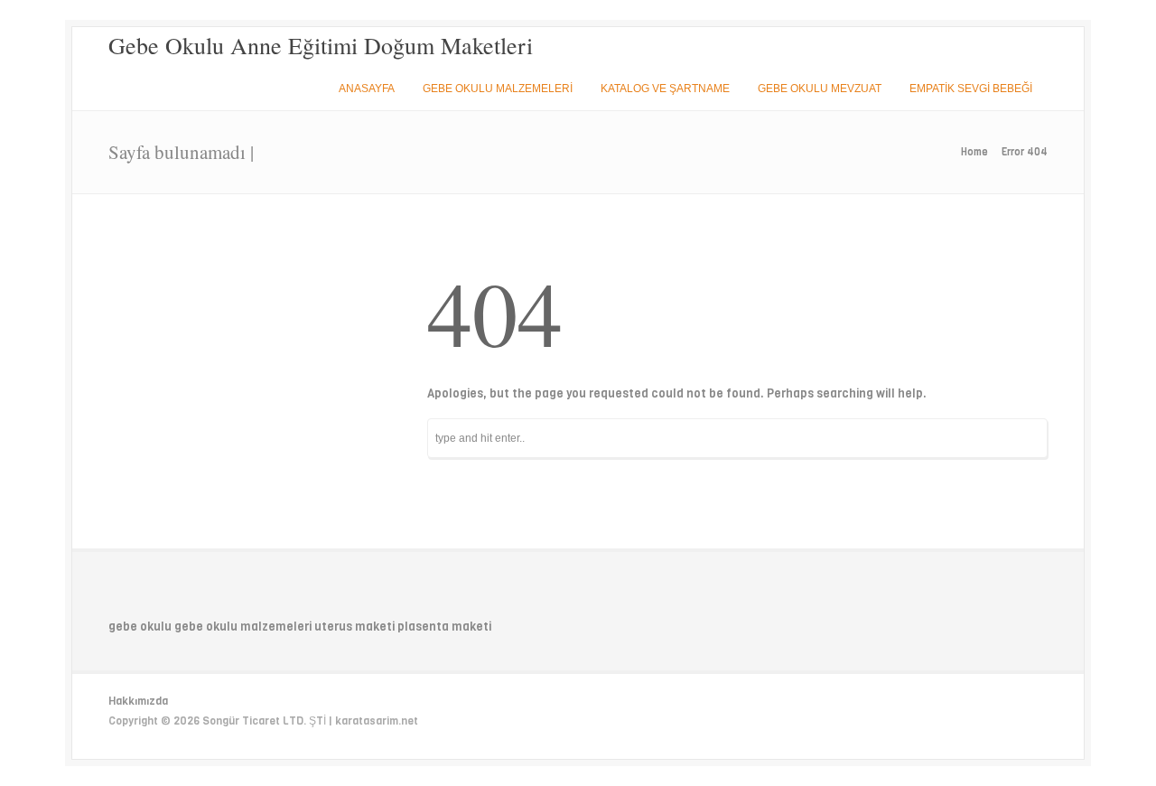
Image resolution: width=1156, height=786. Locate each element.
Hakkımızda (138, 701)
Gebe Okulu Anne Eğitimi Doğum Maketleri (320, 45)
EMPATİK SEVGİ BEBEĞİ (970, 88)
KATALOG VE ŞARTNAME (665, 88)
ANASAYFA (367, 88)
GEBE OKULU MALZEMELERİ (498, 88)
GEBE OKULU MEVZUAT (819, 88)
